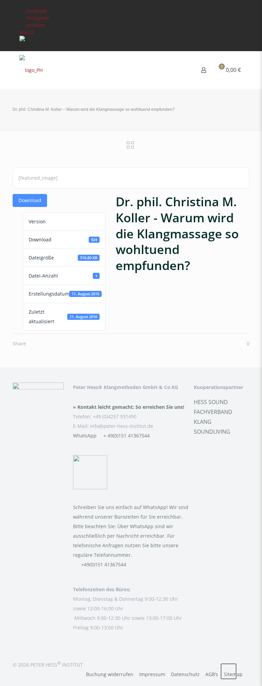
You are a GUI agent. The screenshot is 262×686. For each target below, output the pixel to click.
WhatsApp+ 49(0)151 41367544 (111, 435)
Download (29, 200)
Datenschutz (185, 674)
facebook (36, 11)
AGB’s (211, 674)
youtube (35, 25)
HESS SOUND (211, 402)
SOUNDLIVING (212, 431)
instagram (37, 18)
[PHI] (31, 70)
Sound (26, 32)
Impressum (152, 674)
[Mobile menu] (180, 70)
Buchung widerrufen (109, 674)
